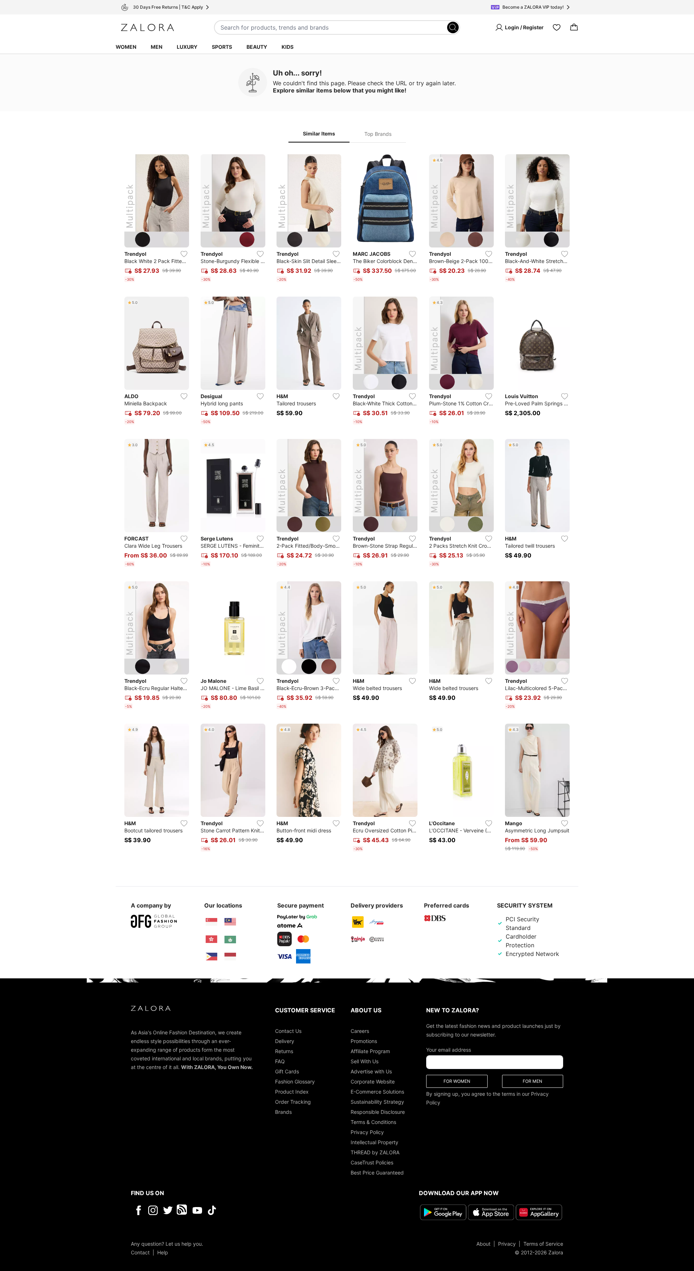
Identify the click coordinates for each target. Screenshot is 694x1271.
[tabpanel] (347, 504)
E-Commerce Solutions (377, 1092)
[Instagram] (153, 1210)
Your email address (448, 1050)
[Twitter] (167, 1210)
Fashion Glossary (295, 1081)
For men (532, 1081)
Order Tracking (293, 1102)
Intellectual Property (374, 1142)
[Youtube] (197, 1210)
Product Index (292, 1092)
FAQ (280, 1061)
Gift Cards (287, 1071)
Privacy (507, 1243)
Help (162, 1252)
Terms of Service (543, 1243)
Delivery (284, 1041)
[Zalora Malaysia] (230, 922)
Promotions (364, 1041)
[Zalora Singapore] (211, 922)
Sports (222, 47)
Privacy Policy (367, 1132)
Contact (140, 1252)
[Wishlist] (556, 27)
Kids (288, 47)
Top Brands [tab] (377, 134)
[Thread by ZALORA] (182, 1210)
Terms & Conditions (373, 1122)
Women (126, 47)
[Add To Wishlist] (184, 254)
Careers (360, 1031)
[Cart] (574, 27)
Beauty (257, 47)
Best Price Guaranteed (377, 1172)
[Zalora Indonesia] (230, 956)
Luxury (187, 47)
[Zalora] (147, 27)
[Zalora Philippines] (211, 956)
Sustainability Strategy (377, 1102)
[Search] (453, 27)
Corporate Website (373, 1081)
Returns (284, 1051)
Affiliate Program (370, 1051)
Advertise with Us (371, 1071)
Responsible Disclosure (378, 1112)
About (483, 1243)
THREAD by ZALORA (375, 1152)
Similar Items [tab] (319, 133)
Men (156, 47)
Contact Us (288, 1031)
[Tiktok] (259, 1210)
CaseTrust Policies (372, 1162)
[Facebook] (138, 1210)
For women (457, 1081)
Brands (283, 1112)
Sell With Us (364, 1061)
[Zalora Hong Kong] (211, 939)
